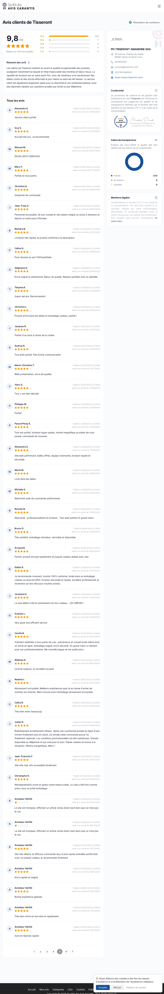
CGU (70, 989)
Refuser (117, 987)
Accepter (102, 987)
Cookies (80, 989)
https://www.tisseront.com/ (129, 77)
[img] (29, 62)
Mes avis (44, 989)
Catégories (58, 989)
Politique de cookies (136, 987)
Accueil (32, 989)
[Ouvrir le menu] (159, 6)
